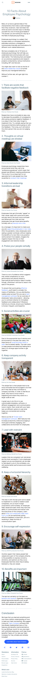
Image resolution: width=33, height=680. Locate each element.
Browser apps (5, 663)
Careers (3, 656)
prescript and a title (18, 223)
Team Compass (14, 623)
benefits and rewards (9, 598)
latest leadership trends (12, 68)
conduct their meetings (18, 178)
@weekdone (26, 656)
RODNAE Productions (12, 335)
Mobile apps (4, 660)
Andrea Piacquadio (12, 271)
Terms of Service (15, 656)
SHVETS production (12, 550)
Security (13, 660)
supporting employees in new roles (19, 229)
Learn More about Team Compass (16, 641)
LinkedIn (25, 654)
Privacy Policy (14, 658)
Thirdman (9, 112)
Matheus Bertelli (11, 454)
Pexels (16, 112)
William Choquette (11, 593)
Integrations (4, 665)
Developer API (14, 654)
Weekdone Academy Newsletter (9, 674)
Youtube (25, 660)
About (3, 654)
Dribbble (25, 663)
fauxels (8, 210)
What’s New (4, 676)
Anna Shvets (10, 163)
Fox (7, 382)
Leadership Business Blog (8, 672)
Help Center (14, 663)
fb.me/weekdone (27, 658)
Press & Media (5, 658)
